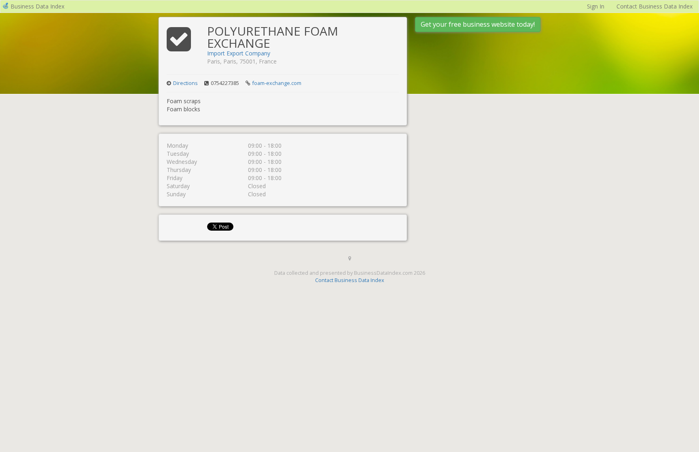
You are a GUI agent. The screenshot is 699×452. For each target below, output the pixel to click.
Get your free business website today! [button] (478, 24)
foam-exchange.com (276, 83)
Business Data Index (37, 6)
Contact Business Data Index (654, 6)
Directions (185, 83)
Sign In (595, 6)
